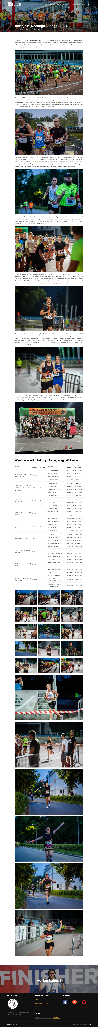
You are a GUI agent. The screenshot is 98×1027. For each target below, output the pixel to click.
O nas (34, 4)
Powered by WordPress (12, 1024)
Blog (67, 4)
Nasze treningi (42, 4)
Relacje (28, 30)
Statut (36, 1006)
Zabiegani (52, 4)
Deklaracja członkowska (41, 1003)
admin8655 (20, 30)
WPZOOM (88, 1024)
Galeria (73, 4)
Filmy (78, 4)
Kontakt (84, 4)
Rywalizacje (60, 4)
